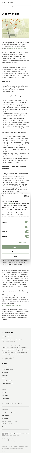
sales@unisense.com (17, 448)
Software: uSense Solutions (8, 401)
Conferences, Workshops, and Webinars (12, 403)
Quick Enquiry (5, 415)
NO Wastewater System (8, 383)
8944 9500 (6, 448)
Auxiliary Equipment (7, 380)
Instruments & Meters (7, 369)
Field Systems (5, 375)
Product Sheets (5, 398)
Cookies (3, 451)
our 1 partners (10, 203)
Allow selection (16, 251)
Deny (15, 256)
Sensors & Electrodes (7, 367)
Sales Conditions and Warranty (9, 421)
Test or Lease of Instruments (9, 424)
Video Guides (5, 395)
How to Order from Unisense (9, 412)
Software (4, 378)
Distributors (5, 418)
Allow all (15, 247)
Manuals (4, 392)
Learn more (16, 435)
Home (3, 7)
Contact (3, 426)
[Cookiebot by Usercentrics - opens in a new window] (22, 196)
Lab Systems (5, 372)
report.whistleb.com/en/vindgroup (16, 48)
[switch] (27, 227)
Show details (22, 242)
